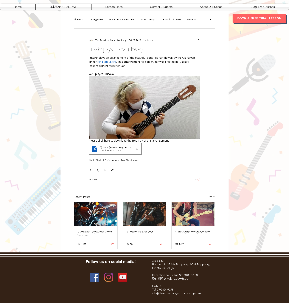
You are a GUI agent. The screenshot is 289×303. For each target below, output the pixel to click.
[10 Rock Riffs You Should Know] (144, 214)
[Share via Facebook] (90, 170)
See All (211, 196)
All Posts (78, 19)
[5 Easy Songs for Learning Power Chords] (193, 214)
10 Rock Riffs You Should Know (139, 231)
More (190, 19)
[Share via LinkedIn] (105, 170)
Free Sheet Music (129, 160)
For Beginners (96, 19)
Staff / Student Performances (104, 160)
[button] (114, 7)
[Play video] (144, 107)
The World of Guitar (171, 19)
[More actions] (198, 40)
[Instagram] (108, 277)
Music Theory (148, 19)
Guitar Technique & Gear (122, 19)
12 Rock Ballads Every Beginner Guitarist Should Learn (95, 233)
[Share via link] (112, 170)
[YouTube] (122, 277)
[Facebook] (94, 277)
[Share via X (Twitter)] (97, 170)
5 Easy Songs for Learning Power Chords (192, 231)
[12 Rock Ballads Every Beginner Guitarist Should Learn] (95, 214)
